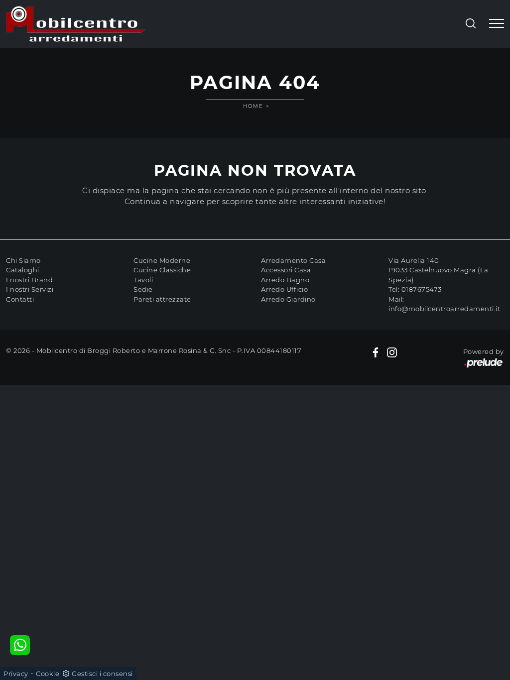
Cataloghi (22, 270)
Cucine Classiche (162, 270)
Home (253, 106)
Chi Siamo (23, 260)
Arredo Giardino (288, 299)
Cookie (47, 674)
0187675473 (421, 289)
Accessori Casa (286, 270)
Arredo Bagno (285, 280)
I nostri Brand (29, 280)
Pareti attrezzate (162, 299)
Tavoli (143, 280)
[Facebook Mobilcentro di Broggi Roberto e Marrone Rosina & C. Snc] (375, 352)
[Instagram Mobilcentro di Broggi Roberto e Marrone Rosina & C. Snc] (392, 352)
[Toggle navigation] (496, 24)
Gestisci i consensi (102, 674)
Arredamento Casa (293, 260)
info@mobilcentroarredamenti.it (444, 309)
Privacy (15, 674)
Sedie (143, 289)
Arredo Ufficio (284, 289)
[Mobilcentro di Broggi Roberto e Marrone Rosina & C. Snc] (75, 23)
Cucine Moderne (161, 260)
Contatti (20, 299)
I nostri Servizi (29, 289)
